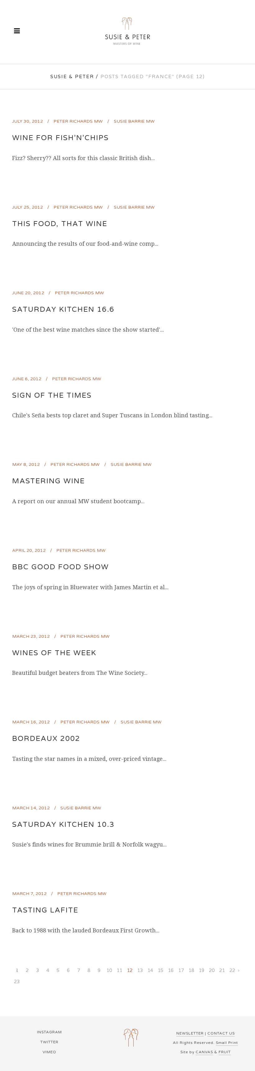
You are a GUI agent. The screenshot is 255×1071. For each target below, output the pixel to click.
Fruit (225, 1052)
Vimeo (49, 1052)
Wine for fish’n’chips (60, 138)
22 (232, 970)
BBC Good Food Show (60, 567)
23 (17, 981)
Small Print (227, 1042)
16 (171, 970)
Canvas (204, 1052)
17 (181, 970)
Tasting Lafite (45, 910)
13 (140, 970)
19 (201, 970)
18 (191, 970)
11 (119, 970)
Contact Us (221, 1033)
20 (212, 970)
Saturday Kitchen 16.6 (63, 309)
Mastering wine (48, 481)
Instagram (49, 1032)
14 (150, 970)
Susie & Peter (72, 76)
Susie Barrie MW (134, 121)
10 (109, 970)
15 (160, 970)
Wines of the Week (54, 653)
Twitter (49, 1042)
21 (222, 970)
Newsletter (190, 1033)
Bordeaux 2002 (46, 738)
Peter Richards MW (78, 121)
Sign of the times (52, 395)
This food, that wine (59, 224)
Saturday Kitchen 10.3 (63, 824)
